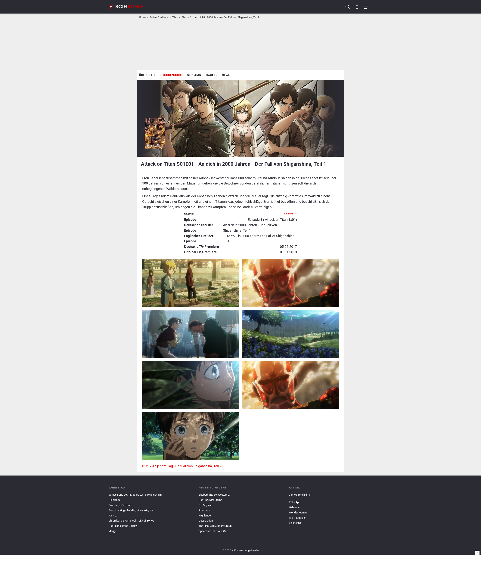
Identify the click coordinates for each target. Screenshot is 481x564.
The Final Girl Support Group (215, 526)
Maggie (113, 531)
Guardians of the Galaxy (123, 526)
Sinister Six (295, 523)
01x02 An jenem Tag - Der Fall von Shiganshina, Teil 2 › (182, 466)
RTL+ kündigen (297, 517)
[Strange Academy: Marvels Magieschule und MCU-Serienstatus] (330, 499)
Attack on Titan (169, 17)
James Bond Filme (299, 494)
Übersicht (147, 75)
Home (142, 17)
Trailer (211, 75)
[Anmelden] (357, 7)
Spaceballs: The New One (213, 531)
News (226, 75)
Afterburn (204, 510)
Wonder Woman (298, 512)
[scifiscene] (127, 7)
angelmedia (252, 550)
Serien (153, 17)
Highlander (115, 500)
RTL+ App (294, 502)
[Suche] (347, 7)
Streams (194, 75)
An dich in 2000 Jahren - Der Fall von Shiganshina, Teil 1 (227, 17)
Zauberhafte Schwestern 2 (214, 494)
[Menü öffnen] (366, 7)
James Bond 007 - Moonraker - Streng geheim (135, 494)
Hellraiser (294, 507)
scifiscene (237, 550)
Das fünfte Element (120, 505)
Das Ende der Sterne (210, 500)
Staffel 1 (186, 17)
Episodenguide (171, 75)
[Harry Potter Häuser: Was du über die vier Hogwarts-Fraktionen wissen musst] (330, 498)
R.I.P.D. (113, 515)
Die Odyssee (206, 505)
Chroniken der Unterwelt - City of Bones (131, 520)
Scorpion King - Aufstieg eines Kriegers (131, 510)
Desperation (206, 520)
